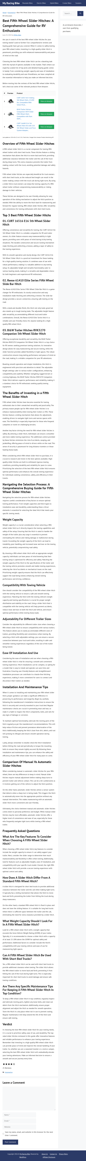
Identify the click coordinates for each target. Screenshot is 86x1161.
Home (4, 13)
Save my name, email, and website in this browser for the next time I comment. (29, 1133)
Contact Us (53, 1154)
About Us (45, 1154)
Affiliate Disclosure (49, 1157)
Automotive (11, 13)
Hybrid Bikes (54, 3)
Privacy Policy (63, 1154)
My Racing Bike (11, 3)
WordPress (22, 1157)
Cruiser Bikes (67, 3)
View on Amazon (46, 101)
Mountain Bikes (27, 3)
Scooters (78, 3)
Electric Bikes (41, 3)
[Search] (80, 13)
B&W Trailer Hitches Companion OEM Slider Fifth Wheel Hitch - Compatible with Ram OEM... (25, 114)
